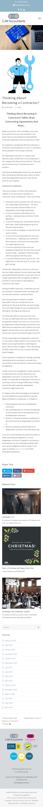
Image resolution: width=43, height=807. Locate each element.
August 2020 (10, 694)
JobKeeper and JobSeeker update (16, 611)
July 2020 (8, 698)
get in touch (20, 449)
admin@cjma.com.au (23, 5)
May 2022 (9, 645)
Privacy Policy (22, 798)
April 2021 (9, 681)
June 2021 (9, 672)
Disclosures (32, 798)
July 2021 (8, 667)
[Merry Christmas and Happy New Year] (21, 546)
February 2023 (10, 641)
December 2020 (11, 690)
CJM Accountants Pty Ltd (21, 800)
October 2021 (10, 658)
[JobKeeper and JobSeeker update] (21, 593)
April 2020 (9, 707)
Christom (31, 803)
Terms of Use (11, 798)
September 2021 (11, 663)
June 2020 (9, 703)
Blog (19, 107)
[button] (7, 471)
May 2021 (9, 676)
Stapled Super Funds (31, 718)
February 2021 (10, 685)
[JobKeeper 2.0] (21, 501)
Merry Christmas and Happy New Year (18, 568)
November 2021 (11, 654)
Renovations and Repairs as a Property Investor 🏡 (10, 721)
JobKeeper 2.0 (8, 517)
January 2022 (10, 650)
